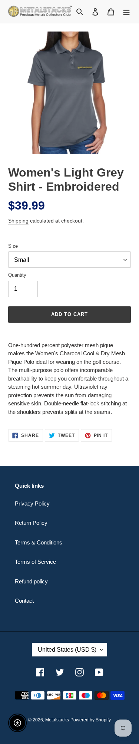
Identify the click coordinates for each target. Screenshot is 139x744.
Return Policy (31, 523)
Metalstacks (57, 719)
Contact (24, 600)
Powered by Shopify (90, 719)
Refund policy (31, 581)
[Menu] (126, 12)
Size (13, 246)
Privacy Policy (32, 503)
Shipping (18, 221)
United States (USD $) (67, 649)
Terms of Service (35, 562)
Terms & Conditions (38, 542)
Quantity (17, 275)
